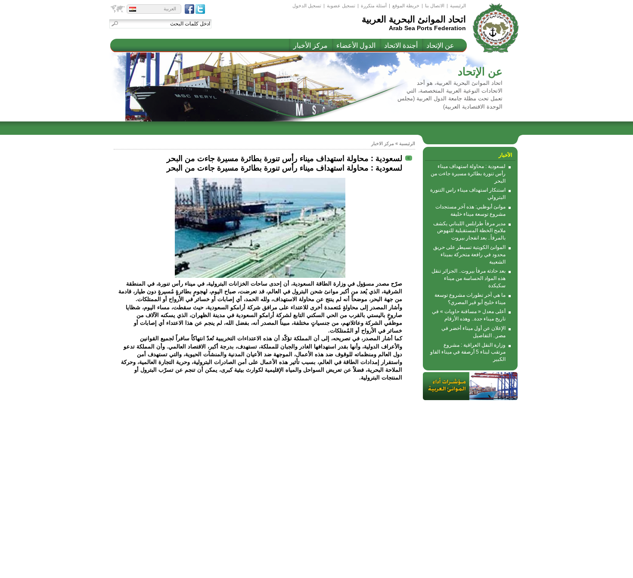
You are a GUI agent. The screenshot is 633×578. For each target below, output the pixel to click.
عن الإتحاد (440, 45)
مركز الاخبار (382, 143)
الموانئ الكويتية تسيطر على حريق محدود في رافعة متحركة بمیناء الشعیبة (469, 254)
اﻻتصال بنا (434, 5)
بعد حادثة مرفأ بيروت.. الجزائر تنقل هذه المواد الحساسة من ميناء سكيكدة (468, 278)
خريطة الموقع (405, 5)
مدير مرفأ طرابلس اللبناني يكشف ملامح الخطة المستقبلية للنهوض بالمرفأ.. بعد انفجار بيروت (469, 231)
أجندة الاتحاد (401, 45)
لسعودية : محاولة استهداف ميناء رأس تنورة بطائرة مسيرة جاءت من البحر (468, 173)
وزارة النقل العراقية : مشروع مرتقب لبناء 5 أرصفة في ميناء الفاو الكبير (468, 352)
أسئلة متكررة (374, 5)
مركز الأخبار (310, 45)
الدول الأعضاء (355, 45)
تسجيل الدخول (306, 5)
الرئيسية (458, 5)
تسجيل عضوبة (341, 5)
